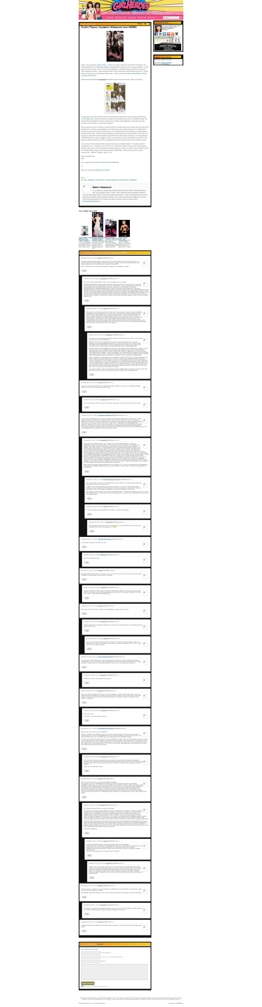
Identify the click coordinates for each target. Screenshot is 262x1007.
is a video (119, 127)
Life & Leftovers (155, 13)
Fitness (114, 13)
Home (105, 13)
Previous (139, 24)
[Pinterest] (169, 35)
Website (104, 961)
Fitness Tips (141, 17)
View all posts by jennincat (92, 201)
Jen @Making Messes (104, 539)
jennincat (104, 278)
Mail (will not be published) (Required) (112, 956)
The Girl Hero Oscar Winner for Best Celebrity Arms (98, 239)
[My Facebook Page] (157, 35)
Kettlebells (133, 180)
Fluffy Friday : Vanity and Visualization (123, 239)
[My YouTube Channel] (161, 35)
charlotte (100, 691)
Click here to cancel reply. (89, 949)
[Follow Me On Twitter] (165, 35)
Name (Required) (106, 952)
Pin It (82, 178)
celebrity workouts (111, 180)
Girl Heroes (138, 13)
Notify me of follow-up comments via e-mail (95, 986)
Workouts (110, 17)
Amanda (100, 885)
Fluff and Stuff (88, 24)
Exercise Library (121, 17)
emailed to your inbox (103, 170)
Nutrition (125, 13)
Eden (99, 258)
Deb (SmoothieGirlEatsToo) (106, 415)
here (119, 199)
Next (145, 24)
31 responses (165, 64)
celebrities (91, 180)
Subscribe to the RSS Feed (110, 162)
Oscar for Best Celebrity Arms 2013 (111, 238)
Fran (99, 922)
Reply (84, 270)
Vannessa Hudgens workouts (106, 67)
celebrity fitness (100, 180)
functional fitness (123, 180)
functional (95, 79)
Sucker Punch (101, 65)
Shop (168, 13)
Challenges (132, 17)
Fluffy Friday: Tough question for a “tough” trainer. (85, 239)
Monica (100, 570)
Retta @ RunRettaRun (105, 657)
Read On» (165, 30)
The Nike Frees (89, 119)
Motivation (151, 17)
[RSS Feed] (173, 35)
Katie (100, 382)
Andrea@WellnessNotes (106, 728)
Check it (83, 79)
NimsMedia (179, 1003)
